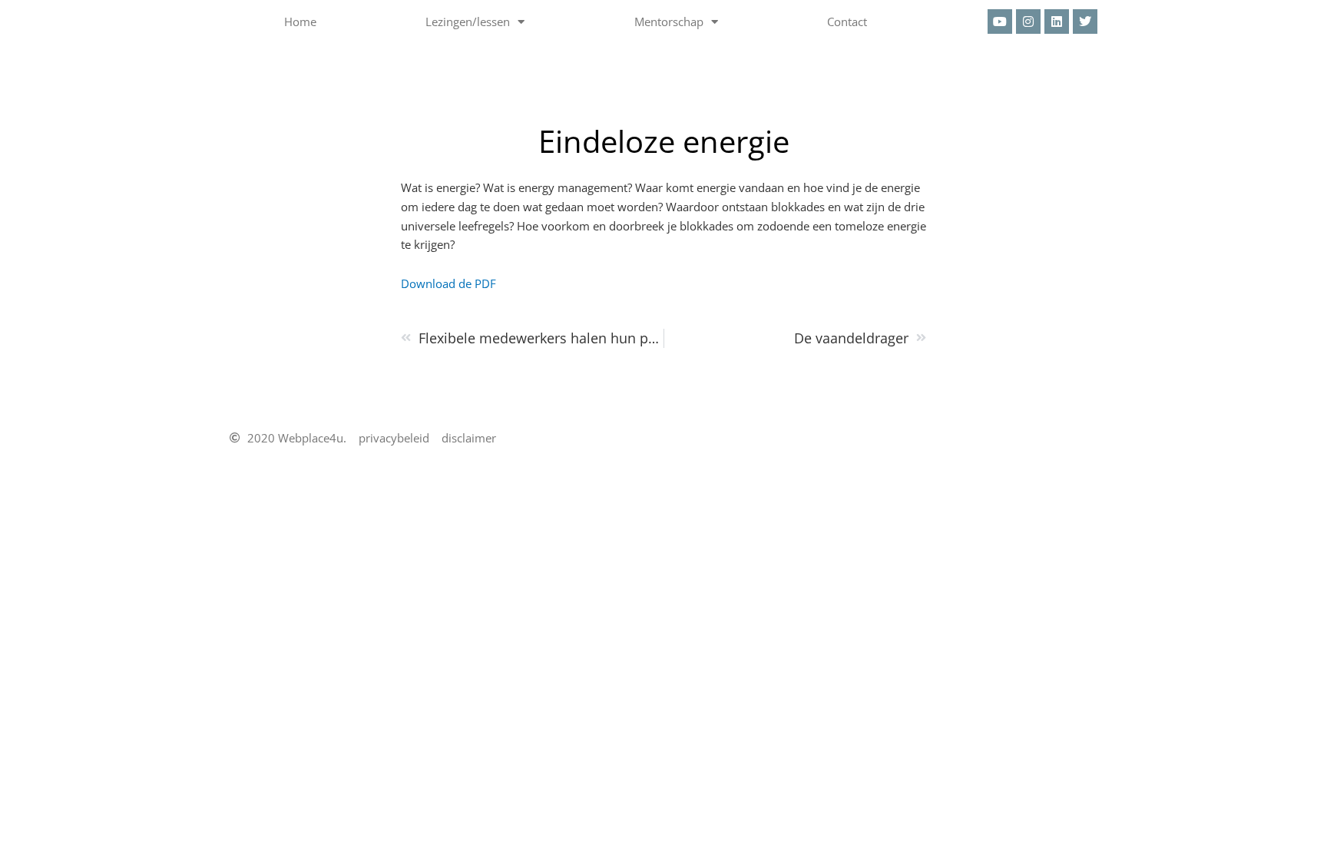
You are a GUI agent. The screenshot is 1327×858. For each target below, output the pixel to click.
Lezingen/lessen (467, 21)
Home (300, 21)
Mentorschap (668, 21)
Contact (847, 21)
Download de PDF (448, 283)
